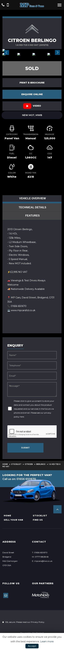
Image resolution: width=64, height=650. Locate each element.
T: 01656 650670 (39, 552)
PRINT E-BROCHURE (32, 82)
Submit (25, 448)
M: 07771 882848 (40, 557)
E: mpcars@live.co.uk (42, 561)
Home (5, 464)
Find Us (38, 520)
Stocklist (16, 464)
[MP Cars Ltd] (32, 5)
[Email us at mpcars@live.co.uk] (5, 595)
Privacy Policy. (38, 622)
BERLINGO (40, 464)
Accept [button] (32, 646)
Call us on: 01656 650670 (19, 479)
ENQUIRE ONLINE (32, 94)
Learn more (47, 641)
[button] (57, 509)
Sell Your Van (13, 520)
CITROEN (29, 464)
